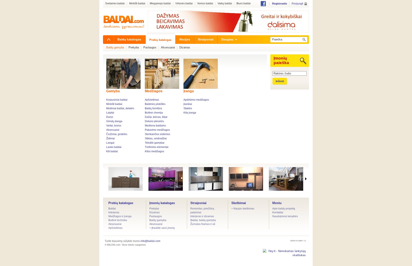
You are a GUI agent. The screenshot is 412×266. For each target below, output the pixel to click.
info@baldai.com (150, 241)
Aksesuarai (112, 129)
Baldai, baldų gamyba (203, 220)
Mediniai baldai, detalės (120, 108)
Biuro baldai (243, 3)
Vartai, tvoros (113, 125)
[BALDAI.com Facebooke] (263, 5)
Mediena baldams (155, 125)
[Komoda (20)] (125, 179)
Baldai (112, 208)
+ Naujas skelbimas (242, 208)
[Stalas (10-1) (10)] (286, 179)
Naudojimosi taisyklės (285, 216)
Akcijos (184, 39)
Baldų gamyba (157, 220)
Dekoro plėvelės (154, 121)
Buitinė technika (117, 220)
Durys (109, 116)
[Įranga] (201, 74)
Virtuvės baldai (184, 3)
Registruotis (279, 3)
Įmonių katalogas (162, 203)
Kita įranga (189, 112)
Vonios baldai (205, 3)
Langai (110, 142)
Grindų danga (114, 121)
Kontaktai (277, 212)
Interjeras (113, 212)
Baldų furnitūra (153, 108)
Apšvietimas (152, 99)
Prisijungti (297, 3)
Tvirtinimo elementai (156, 147)
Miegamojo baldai (160, 3)
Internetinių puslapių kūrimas (298, 240)
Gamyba (113, 91)
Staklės (187, 108)
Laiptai (110, 112)
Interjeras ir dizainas (202, 216)
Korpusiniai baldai (116, 99)
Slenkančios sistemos (157, 134)
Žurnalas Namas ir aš (202, 224)
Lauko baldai (113, 147)
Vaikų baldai (225, 3)
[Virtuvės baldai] (206, 179)
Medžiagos (153, 91)
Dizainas (154, 212)
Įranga (188, 91)
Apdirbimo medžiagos (196, 99)
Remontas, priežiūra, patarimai (202, 210)
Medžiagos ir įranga (120, 216)
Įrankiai (187, 104)
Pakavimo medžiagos (157, 129)
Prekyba (154, 208)
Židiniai (110, 138)
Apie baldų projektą (283, 208)
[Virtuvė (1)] (165, 179)
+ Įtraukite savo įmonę (162, 227)
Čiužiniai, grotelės (116, 134)
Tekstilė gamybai (154, 142)
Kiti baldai (112, 151)
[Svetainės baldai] (246, 179)
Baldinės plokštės (155, 104)
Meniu (277, 203)
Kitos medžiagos (154, 151)
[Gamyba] (124, 74)
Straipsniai (198, 203)
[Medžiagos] (162, 74)
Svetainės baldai (115, 3)
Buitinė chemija (154, 112)
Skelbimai (238, 203)
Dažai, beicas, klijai (156, 116)
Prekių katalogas (120, 203)
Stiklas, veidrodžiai (156, 138)
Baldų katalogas (129, 39)
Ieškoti (280, 81)
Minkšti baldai (114, 104)
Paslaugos (155, 216)
